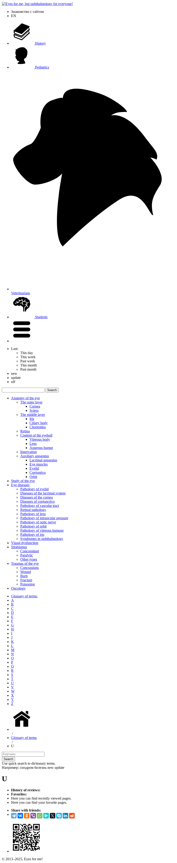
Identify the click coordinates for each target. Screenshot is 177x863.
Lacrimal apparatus (43, 460)
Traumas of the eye (25, 563)
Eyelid (34, 468)
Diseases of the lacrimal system (42, 493)
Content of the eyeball (36, 435)
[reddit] (72, 815)
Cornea (35, 406)
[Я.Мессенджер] (46, 815)
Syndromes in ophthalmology (41, 539)
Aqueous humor (41, 448)
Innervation (28, 452)
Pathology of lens (33, 514)
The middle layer (32, 415)
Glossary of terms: (24, 596)
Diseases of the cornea (36, 497)
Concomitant (29, 551)
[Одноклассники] (27, 815)
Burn (24, 576)
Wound (25, 572)
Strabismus (19, 547)
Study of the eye (23, 481)
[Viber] (33, 815)
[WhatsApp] (39, 815)
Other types (28, 559)
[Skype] (59, 815)
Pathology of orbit (33, 526)
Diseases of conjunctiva (37, 501)
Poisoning (27, 584)
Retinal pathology (33, 510)
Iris (32, 419)
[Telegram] (14, 815)
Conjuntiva (38, 472)
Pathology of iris (32, 535)
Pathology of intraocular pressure (44, 518)
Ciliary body (39, 423)
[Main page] (22, 729)
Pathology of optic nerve (38, 522)
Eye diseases (20, 485)
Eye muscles (39, 464)
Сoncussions (29, 568)
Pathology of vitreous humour (42, 530)
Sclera (34, 410)
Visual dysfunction (24, 543)
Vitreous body (40, 439)
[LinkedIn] (65, 815)
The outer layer (31, 402)
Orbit (33, 477)
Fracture (26, 580)
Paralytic (26, 555)
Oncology (18, 588)
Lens (33, 444)
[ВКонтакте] (20, 815)
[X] (52, 815)
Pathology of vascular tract (39, 506)
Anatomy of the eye (25, 398)
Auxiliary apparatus (34, 456)
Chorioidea (38, 427)
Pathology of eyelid (34, 489)
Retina (25, 431)
